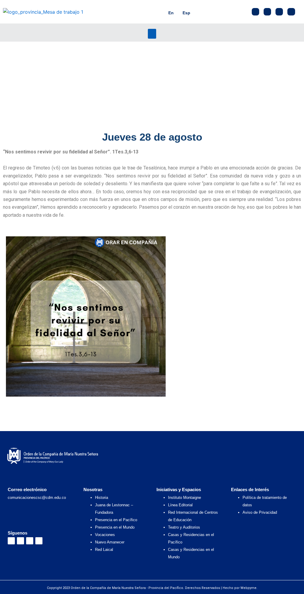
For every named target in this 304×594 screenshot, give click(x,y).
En (171, 12)
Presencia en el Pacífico (116, 520)
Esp (186, 12)
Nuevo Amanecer (109, 542)
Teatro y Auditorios (184, 527)
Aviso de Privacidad (260, 512)
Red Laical (104, 549)
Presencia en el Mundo (114, 527)
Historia (101, 497)
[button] (152, 34)
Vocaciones (105, 534)
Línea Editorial (180, 505)
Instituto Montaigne (184, 497)
